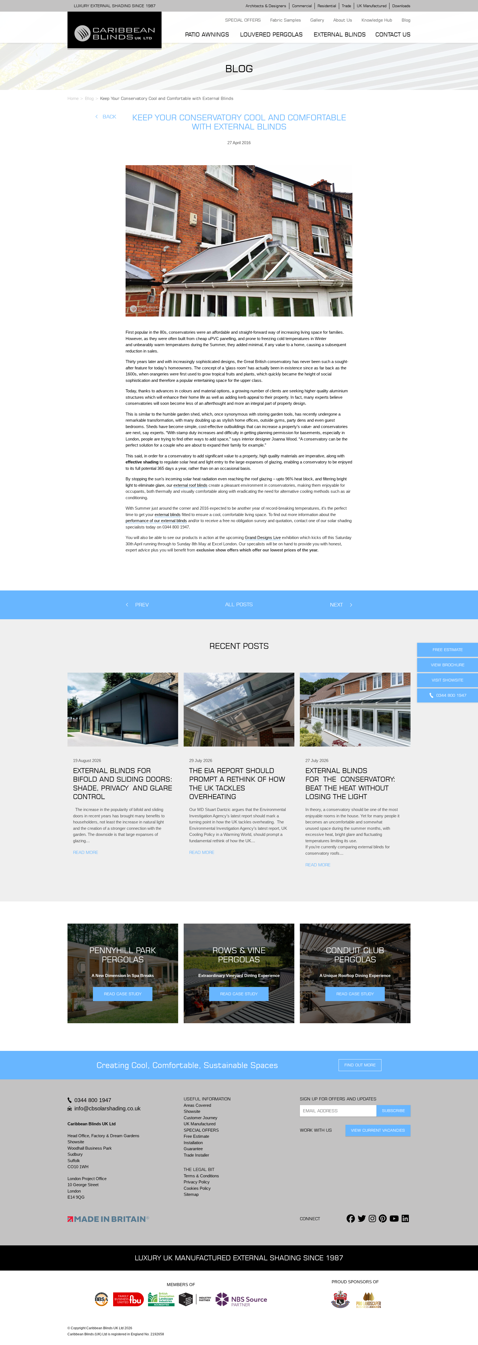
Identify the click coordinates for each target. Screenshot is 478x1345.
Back (109, 116)
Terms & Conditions (201, 1175)
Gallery (317, 20)
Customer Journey (200, 1117)
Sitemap (191, 1194)
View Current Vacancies (378, 1130)
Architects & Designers (266, 6)
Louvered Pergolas (271, 34)
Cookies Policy (197, 1188)
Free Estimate (196, 1136)
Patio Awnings (207, 34)
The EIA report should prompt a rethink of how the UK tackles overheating (237, 783)
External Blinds (340, 34)
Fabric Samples (285, 20)
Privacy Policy (197, 1182)
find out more (360, 1064)
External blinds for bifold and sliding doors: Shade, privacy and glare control (122, 783)
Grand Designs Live (263, 537)
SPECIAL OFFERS (243, 20)
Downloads (401, 6)
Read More (85, 852)
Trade (346, 6)
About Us (342, 20)
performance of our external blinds (156, 520)
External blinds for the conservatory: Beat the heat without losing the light (350, 783)
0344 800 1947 (92, 1100)
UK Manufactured (371, 6)
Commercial (302, 6)
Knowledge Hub (377, 20)
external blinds (168, 514)
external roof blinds (190, 485)
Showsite (192, 1111)
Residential (327, 6)
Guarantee (193, 1148)
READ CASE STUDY (122, 993)
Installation (193, 1142)
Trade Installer (196, 1155)
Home (73, 98)
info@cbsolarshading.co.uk (107, 1108)
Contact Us (393, 34)
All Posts (239, 605)
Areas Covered (197, 1105)
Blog (406, 20)
